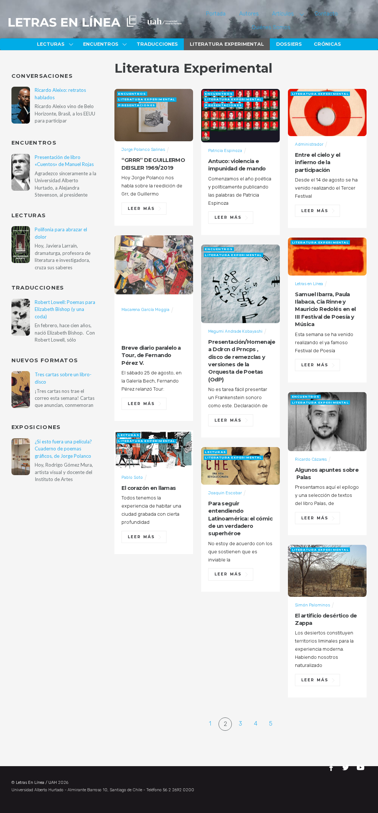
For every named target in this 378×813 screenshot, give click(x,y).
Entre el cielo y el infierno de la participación (317, 162)
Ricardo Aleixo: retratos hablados (60, 93)
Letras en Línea (309, 283)
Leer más (141, 208)
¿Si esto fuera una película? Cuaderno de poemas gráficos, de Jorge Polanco (63, 449)
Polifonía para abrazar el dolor (61, 232)
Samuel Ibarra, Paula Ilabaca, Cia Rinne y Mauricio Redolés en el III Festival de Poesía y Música (325, 309)
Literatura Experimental (227, 44)
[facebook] (332, 766)
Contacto (326, 14)
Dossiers (289, 44)
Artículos (283, 14)
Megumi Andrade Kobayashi (235, 331)
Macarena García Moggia (145, 309)
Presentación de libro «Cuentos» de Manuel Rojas (64, 160)
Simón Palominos (312, 605)
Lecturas (51, 44)
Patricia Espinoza (225, 150)
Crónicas (327, 44)
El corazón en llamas (148, 488)
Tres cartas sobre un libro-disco (63, 377)
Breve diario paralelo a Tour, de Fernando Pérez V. (151, 355)
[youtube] (361, 766)
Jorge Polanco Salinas (143, 149)
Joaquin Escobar (225, 492)
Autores (249, 14)
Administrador (309, 144)
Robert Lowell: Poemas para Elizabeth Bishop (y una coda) (65, 309)
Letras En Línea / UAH (36, 782)
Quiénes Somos (271, 27)
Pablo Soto (132, 477)
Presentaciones (136, 105)
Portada (216, 14)
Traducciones (157, 44)
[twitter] (346, 766)
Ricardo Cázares (311, 459)
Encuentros (100, 44)
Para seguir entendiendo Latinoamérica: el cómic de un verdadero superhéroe (240, 518)
